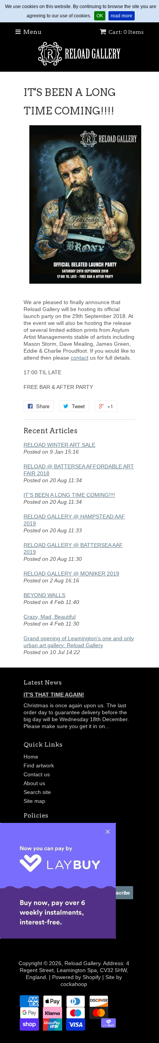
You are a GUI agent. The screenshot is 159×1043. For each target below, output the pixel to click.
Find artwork (39, 765)
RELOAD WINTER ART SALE (59, 445)
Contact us (37, 774)
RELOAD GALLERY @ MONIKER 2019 (71, 573)
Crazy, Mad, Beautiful (50, 617)
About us (34, 783)
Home (31, 757)
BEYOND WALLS (44, 595)
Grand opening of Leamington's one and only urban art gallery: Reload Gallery (79, 641)
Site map (34, 801)
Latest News (43, 682)
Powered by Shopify (76, 977)
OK (100, 16)
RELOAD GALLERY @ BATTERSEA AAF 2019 (73, 548)
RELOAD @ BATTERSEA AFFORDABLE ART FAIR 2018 (79, 469)
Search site (37, 792)
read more (123, 16)
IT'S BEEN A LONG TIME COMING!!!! (69, 495)
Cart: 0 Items (126, 32)
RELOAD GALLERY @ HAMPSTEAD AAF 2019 (74, 520)
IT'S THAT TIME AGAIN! (54, 694)
